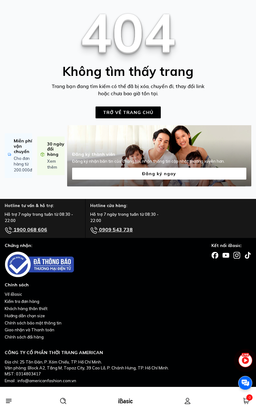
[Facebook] (215, 255)
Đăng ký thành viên (93, 154)
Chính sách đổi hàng (24, 336)
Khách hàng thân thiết (26, 308)
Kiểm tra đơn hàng (22, 301)
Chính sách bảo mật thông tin (33, 322)
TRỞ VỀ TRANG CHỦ (128, 112)
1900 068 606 (29, 229)
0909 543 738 (115, 229)
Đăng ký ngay (159, 173)
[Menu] (8, 401)
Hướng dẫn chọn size (25, 315)
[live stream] (245, 363)
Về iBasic (13, 294)
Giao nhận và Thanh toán (29, 329)
